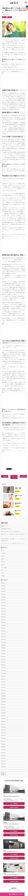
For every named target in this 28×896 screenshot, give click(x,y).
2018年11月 (3, 639)
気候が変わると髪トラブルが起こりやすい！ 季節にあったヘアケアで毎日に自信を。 (14, 10)
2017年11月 (3, 670)
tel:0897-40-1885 (14, 858)
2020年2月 (3, 597)
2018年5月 (3, 653)
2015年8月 (3, 738)
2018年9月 (3, 645)
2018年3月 (3, 659)
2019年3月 (3, 628)
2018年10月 (3, 642)
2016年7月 (3, 710)
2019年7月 (3, 616)
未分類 (2, 573)
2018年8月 (3, 647)
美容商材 (3, 575)
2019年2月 (3, 631)
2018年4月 (3, 656)
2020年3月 (3, 594)
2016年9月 (3, 704)
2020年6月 (3, 585)
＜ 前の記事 (4, 476)
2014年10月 (3, 766)
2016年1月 (3, 724)
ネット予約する (14, 803)
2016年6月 (3, 713)
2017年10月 (3, 673)
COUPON (3, 553)
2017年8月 (3, 676)
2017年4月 (3, 687)
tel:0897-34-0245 (14, 881)
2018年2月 (3, 662)
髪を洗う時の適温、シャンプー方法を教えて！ (11, 531)
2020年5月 (3, 588)
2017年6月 (3, 681)
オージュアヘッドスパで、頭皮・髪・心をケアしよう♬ (12, 543)
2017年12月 (3, 667)
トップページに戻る (14, 477)
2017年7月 (3, 679)
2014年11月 (3, 763)
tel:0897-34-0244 (14, 807)
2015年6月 (3, 744)
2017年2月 (3, 690)
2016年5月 (3, 715)
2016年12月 (3, 696)
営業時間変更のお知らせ (6, 528)
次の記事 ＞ (23, 476)
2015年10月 (3, 732)
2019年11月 (3, 605)
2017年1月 (3, 693)
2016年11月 (3, 698)
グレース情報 (4, 567)
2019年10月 (3, 608)
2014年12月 (3, 761)
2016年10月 (3, 701)
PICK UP (3, 564)
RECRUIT (3, 561)
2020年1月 (3, 599)
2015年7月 (3, 741)
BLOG (4, 17)
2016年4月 (3, 718)
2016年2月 (3, 721)
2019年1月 (3, 633)
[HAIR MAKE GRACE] (14, 2)
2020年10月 (3, 583)
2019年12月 (3, 602)
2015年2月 (3, 755)
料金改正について (5, 525)
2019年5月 (3, 622)
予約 (2, 570)
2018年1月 (3, 664)
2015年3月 (3, 752)
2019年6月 (3, 619)
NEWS (9, 17)
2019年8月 (3, 614)
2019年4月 (3, 625)
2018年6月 (3, 650)
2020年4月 (3, 591)
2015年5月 (3, 746)
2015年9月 (3, 735)
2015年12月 (3, 727)
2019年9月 (3, 611)
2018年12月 (3, 636)
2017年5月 (3, 684)
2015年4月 (3, 749)
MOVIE (2, 556)
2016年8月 (3, 707)
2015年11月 (3, 729)
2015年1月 (3, 758)
